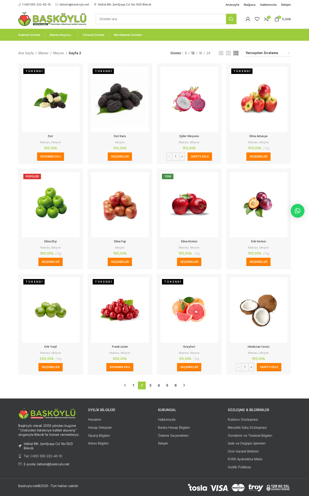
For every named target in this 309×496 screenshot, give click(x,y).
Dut (50, 136)
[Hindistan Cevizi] (259, 310)
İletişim (163, 443)
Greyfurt (189, 347)
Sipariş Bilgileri (99, 435)
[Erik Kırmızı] (259, 204)
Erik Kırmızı (258, 241)
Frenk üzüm (120, 347)
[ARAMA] (231, 19)
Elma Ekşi (50, 241)
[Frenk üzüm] (120, 310)
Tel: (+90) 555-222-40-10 (43, 456)
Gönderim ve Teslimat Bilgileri (250, 435)
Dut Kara (120, 136)
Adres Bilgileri (98, 443)
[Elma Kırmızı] (189, 204)
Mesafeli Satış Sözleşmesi (247, 427)
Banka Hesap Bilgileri (174, 427)
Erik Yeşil (50, 347)
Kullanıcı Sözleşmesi (243, 419)
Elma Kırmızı (189, 241)
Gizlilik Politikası (239, 467)
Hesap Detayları (100, 427)
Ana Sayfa (26, 53)
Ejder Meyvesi (189, 136)
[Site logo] (52, 18)
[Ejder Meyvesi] (189, 99)
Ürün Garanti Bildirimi (243, 451)
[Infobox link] (34, 4)
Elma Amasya (258, 136)
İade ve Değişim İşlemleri (247, 443)
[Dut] (51, 99)
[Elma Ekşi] (51, 204)
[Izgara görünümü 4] (236, 53)
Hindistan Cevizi (258, 347)
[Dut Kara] (120, 99)
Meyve (58, 53)
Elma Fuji (120, 241)
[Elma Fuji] (120, 204)
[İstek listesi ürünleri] (257, 19)
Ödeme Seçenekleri (173, 435)
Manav (43, 53)
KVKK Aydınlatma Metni (245, 459)
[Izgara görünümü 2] (221, 53)
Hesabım (94, 419)
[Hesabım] (248, 19)
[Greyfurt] (189, 310)
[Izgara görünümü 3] (228, 53)
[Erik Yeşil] (51, 310)
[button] (200, 156)
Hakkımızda (166, 419)
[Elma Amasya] (259, 99)
